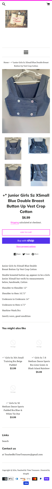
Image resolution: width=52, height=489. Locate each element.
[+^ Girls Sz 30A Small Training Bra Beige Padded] (13, 344)
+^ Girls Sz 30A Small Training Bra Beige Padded (13, 361)
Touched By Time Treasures (28, 470)
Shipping (15, 222)
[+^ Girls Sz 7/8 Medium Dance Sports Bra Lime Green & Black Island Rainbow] (39, 344)
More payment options (26, 246)
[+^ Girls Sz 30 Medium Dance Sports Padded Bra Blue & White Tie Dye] (13, 389)
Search (5, 441)
